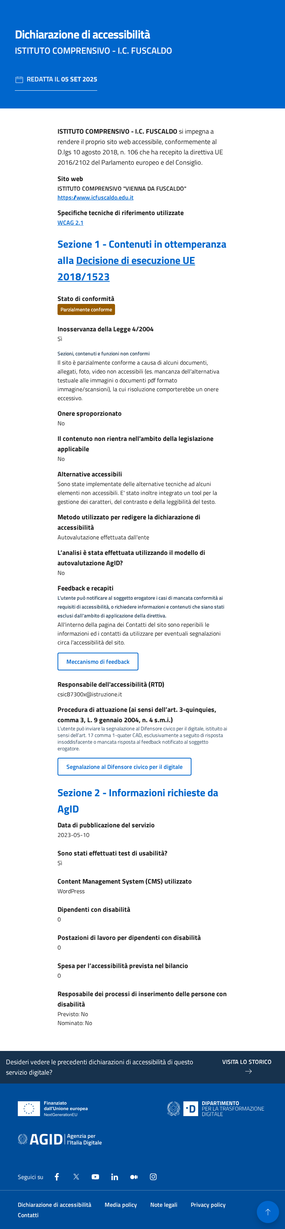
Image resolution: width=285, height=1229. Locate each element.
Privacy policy (208, 1204)
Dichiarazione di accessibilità (54, 1204)
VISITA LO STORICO (247, 1061)
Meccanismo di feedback (98, 661)
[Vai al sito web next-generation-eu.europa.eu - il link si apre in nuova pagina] (53, 1108)
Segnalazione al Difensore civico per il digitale (124, 766)
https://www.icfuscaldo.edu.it (96, 197)
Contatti (28, 1214)
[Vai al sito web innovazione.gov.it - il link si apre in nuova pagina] (217, 1108)
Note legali (163, 1204)
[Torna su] (268, 1212)
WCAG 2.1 (70, 222)
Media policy (121, 1204)
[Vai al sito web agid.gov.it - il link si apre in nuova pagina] (60, 1140)
